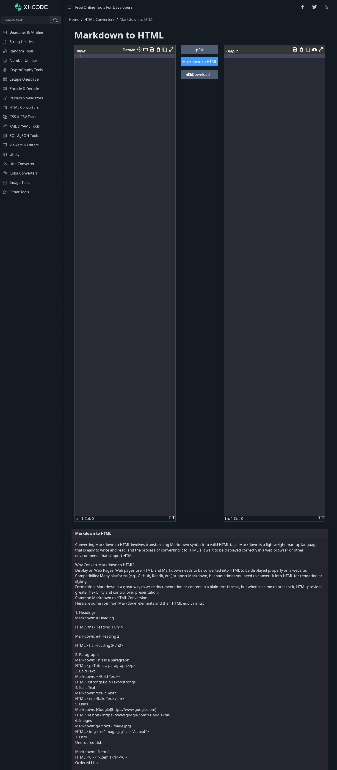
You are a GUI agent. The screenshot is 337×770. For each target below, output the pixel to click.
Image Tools (20, 182)
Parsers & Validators (26, 98)
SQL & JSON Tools (24, 135)
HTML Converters (24, 107)
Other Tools (19, 191)
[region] (31, 392)
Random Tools (21, 51)
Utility (14, 154)
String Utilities (21, 41)
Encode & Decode (24, 88)
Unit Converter (22, 163)
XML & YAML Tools (25, 126)
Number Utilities (23, 60)
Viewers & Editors (24, 144)
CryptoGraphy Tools (26, 69)
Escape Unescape (24, 79)
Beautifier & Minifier (26, 32)
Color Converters (24, 173)
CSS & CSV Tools (23, 116)
